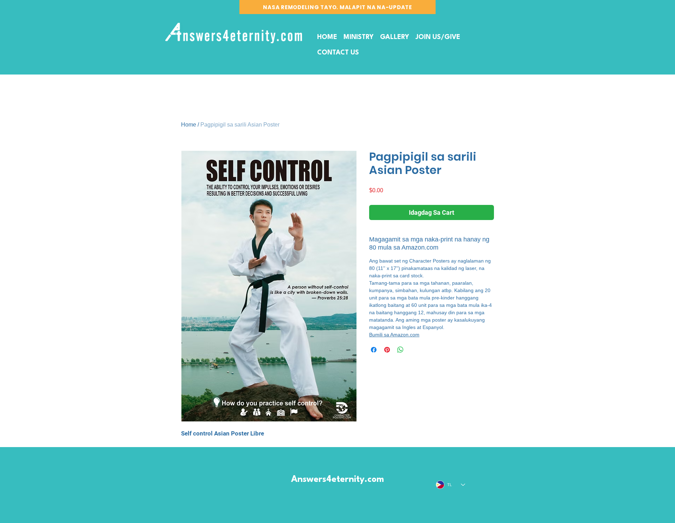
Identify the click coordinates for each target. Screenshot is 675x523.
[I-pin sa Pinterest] (387, 350)
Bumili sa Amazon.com (394, 334)
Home (188, 125)
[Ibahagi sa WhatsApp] (400, 350)
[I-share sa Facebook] (373, 350)
